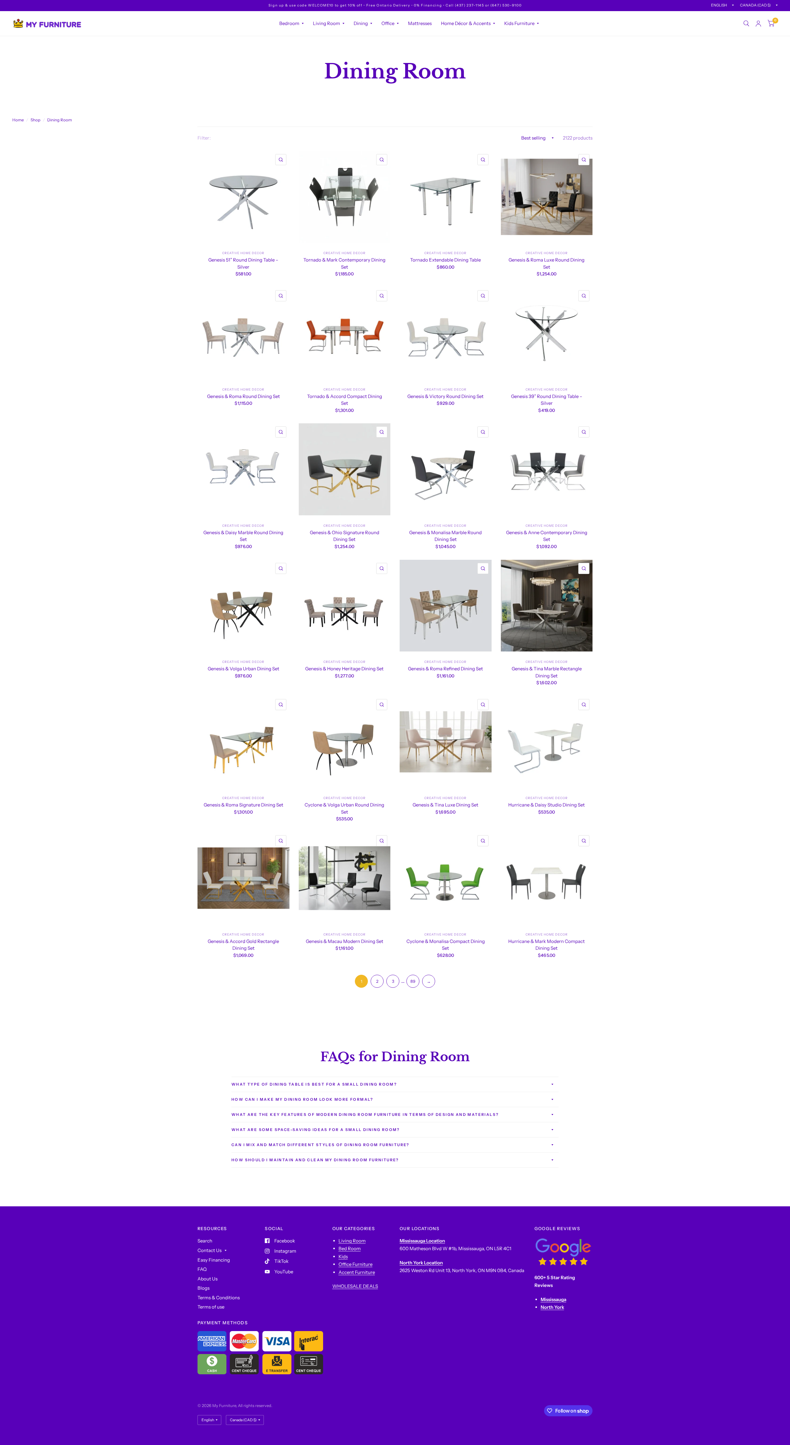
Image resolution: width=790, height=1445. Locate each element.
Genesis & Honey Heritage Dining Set (344, 669)
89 (412, 981)
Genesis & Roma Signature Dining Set (243, 805)
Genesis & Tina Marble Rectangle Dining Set (547, 672)
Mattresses (420, 23)
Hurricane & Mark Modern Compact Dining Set (546, 944)
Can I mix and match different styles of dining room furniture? (320, 1144)
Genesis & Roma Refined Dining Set (445, 669)
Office (387, 23)
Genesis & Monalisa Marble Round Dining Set (445, 536)
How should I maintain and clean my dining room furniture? (315, 1160)
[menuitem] (291, 23)
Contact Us (210, 1250)
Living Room (326, 23)
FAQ (202, 1269)
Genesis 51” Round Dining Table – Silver (243, 263)
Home (18, 119)
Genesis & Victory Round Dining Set (445, 396)
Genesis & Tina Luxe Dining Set (445, 805)
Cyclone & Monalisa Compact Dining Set (445, 944)
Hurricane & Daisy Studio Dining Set (546, 805)
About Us (208, 1279)
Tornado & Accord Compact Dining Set (344, 399)
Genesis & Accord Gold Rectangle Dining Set (243, 944)
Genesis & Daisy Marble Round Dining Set (243, 536)
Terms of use (211, 1307)
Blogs (204, 1288)
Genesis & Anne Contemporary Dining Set (546, 536)
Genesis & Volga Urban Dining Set (243, 669)
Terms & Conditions (219, 1297)
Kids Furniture (519, 23)
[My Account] (758, 23)
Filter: (204, 138)
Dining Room (59, 119)
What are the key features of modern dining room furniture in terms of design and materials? (365, 1114)
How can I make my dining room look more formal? (302, 1099)
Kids (343, 1256)
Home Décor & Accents (466, 23)
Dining (361, 23)
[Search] (746, 23)
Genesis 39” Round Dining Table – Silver (546, 399)
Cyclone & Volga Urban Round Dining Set (344, 808)
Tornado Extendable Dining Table (445, 260)
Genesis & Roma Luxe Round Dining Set (546, 263)
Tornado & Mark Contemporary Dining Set (344, 263)
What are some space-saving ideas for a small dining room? (315, 1129)
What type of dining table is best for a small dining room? (314, 1084)
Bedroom (289, 23)
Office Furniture (355, 1264)
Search (205, 1241)
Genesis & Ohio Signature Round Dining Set (344, 536)
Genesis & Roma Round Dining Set (243, 396)
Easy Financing (214, 1260)
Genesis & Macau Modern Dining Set (344, 941)
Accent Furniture (357, 1272)
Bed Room (350, 1248)
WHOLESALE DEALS (355, 1286)
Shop (35, 119)
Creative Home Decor (243, 253)
